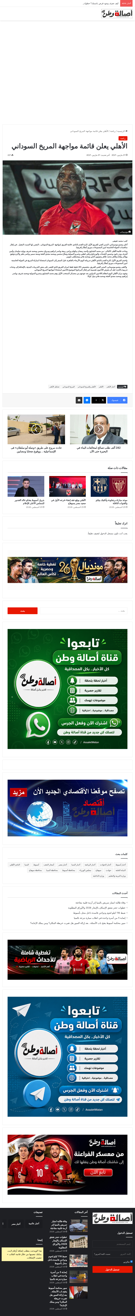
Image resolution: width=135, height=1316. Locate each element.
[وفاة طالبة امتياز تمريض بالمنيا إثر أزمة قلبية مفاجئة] (78, 1226)
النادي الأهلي (15, 864)
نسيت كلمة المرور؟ (102, 1254)
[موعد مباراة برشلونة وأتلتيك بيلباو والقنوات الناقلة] (109, 486)
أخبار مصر (63, 864)
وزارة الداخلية (98, 876)
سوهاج (98, 870)
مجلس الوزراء (85, 870)
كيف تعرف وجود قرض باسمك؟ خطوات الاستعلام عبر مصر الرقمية (89, 3)
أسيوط (36, 864)
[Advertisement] (67, 47)
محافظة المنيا (52, 870)
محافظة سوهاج (35, 870)
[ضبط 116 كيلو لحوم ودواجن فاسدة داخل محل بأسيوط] (78, 1261)
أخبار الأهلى (111, 387)
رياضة (112, 131)
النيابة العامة (121, 870)
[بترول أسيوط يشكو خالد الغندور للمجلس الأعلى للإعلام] (26, 486)
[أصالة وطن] (117, 13)
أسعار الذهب (49, 864)
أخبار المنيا (75, 864)
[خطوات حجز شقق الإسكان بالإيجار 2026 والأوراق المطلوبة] (78, 1241)
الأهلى (101, 387)
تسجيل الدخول (112, 1269)
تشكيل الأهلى (54, 387)
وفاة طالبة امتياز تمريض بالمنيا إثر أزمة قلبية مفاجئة (100, 902)
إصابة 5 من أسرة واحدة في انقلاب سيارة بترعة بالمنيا (99, 918)
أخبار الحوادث (105, 864)
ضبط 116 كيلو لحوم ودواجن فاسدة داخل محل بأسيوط (99, 913)
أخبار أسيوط (121, 864)
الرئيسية (121, 131)
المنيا (27, 864)
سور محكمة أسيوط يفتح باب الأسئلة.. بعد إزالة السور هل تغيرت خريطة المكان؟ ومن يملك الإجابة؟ (77, 923)
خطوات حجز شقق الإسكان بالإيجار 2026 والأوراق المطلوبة (96, 907)
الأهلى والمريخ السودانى (87, 387)
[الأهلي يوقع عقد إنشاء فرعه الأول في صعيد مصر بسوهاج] (67, 486)
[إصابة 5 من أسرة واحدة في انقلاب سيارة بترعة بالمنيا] (78, 1277)
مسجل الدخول (106, 533)
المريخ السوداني (69, 387)
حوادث (108, 870)
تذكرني (126, 1261)
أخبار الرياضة (90, 864)
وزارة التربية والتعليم (117, 876)
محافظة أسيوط (68, 870)
